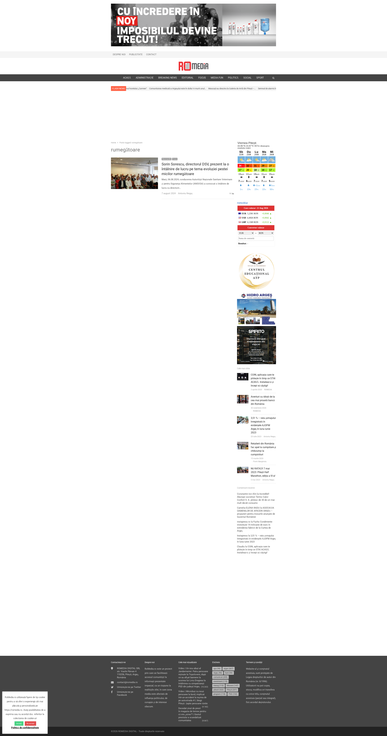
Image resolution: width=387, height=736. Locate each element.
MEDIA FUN (217, 77)
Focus (175, 159)
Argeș (217, 673)
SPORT (260, 77)
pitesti (218, 690)
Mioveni (232, 685)
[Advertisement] (193, 116)
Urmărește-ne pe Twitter (129, 687)
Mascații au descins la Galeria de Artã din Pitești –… (197, 88)
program (219, 694)
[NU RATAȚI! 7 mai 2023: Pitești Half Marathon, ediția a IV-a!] (242, 468)
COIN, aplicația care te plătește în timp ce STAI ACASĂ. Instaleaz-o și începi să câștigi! (253, 549)
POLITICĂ (233, 77)
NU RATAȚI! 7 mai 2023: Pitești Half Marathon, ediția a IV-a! (263, 472)
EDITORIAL (188, 77)
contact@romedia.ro (127, 682)
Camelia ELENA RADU (248, 507)
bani (229, 673)
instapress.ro (243, 521)
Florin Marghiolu (260, 461)
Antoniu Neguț (269, 436)
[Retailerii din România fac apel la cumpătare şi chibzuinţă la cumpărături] (242, 443)
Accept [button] (19, 723)
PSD (233, 694)
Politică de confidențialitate (25, 727)
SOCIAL (247, 77)
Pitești (232, 690)
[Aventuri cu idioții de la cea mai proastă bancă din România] (242, 397)
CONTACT (151, 54)
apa (217, 668)
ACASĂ (127, 77)
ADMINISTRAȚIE (144, 77)
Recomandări (166, 159)
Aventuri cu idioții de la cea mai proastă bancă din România (263, 400)
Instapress (242, 535)
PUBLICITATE (136, 54)
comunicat (220, 677)
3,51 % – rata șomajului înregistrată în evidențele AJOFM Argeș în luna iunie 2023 (263, 425)
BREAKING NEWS (167, 77)
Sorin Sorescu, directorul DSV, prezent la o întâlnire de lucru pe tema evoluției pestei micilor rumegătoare (195, 169)
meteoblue (242, 203)
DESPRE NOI (119, 54)
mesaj (218, 685)
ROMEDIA (268, 390)
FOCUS (202, 77)
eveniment (220, 681)
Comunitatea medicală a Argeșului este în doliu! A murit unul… (142, 88)
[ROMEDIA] (193, 66)
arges (228, 668)
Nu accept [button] (30, 723)
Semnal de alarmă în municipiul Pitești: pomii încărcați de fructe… (252, 88)
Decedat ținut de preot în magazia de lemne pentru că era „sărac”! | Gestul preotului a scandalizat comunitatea (192, 714)
